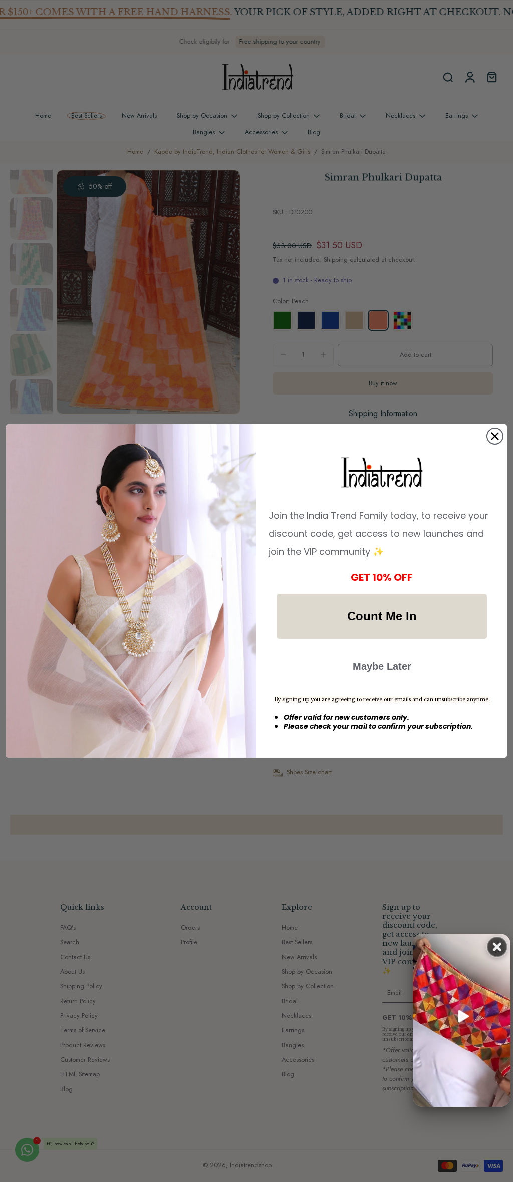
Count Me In (382, 616)
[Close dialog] (495, 436)
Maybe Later (382, 666)
